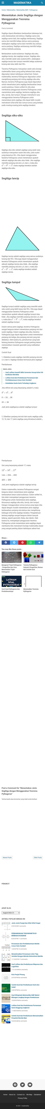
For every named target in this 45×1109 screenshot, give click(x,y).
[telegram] (39, 542)
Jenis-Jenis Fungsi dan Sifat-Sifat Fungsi (25, 923)
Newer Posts (7, 857)
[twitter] (14, 542)
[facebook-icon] (15, 1084)
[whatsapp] (31, 542)
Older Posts (38, 857)
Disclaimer (37, 1094)
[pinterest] (22, 542)
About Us (12, 1094)
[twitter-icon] (22, 1084)
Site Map (29, 1094)
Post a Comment (7, 28)
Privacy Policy (22, 1098)
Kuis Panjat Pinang (18, 974)
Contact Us (21, 1094)
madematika (22, 2)
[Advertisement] (22, 204)
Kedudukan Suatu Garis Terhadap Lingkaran (20, 383)
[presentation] (7, 166)
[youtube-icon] (30, 1084)
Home (5, 1094)
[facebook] (6, 542)
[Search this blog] (42, 3)
